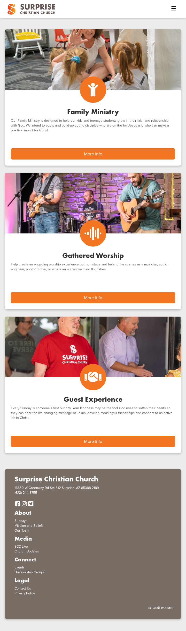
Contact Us (23, 588)
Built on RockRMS (160, 608)
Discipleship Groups (30, 572)
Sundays (21, 521)
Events (20, 567)
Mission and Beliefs (29, 526)
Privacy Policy (25, 593)
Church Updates (27, 551)
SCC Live (21, 546)
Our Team (22, 530)
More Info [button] (93, 154)
